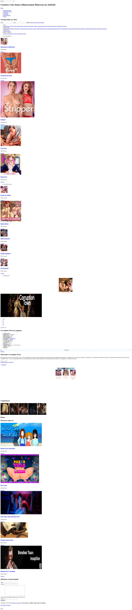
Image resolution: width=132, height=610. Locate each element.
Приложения (6, 28)
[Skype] (72, 368)
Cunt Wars (4, 148)
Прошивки (12, 28)
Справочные (99, 28)
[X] (64, 368)
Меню (2, 8)
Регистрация (41, 22)
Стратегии (64, 26)
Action (17, 26)
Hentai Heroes (5, 224)
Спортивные (41, 26)
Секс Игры (5, 14)
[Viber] (68, 368)
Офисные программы (79, 28)
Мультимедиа (43, 28)
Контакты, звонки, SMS (33, 28)
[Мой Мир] (62, 368)
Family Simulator (6, 253)
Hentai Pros (4, 177)
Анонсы (9, 33)
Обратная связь (6, 15)
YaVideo (8, 605)
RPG (45, 26)
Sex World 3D (4, 268)
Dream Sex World (6, 195)
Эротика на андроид (16, 603)
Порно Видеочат (7, 10)
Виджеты (5, 31)
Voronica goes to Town (7, 540)
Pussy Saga (4, 485)
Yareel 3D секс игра (6, 75)
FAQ (15, 33)
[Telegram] (74, 368)
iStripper (3, 119)
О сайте (18, 33)
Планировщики (49, 28)
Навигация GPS (57, 28)
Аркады (35, 26)
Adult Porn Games (7, 11)
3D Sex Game (13, 26)
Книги (4, 33)
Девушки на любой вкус (8, 47)
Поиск (4, 16)
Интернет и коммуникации (21, 28)
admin (8, 333)
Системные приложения (90, 28)
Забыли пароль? (34, 22)
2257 (2, 605)
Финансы (104, 28)
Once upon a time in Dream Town (10, 516)
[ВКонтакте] (58, 368)
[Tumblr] (66, 368)
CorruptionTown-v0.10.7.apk (7, 362)
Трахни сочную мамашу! (66, 292)
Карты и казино (23, 26)
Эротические (6, 26)
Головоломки (30, 26)
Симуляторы (49, 26)
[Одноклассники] (60, 368)
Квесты (54, 26)
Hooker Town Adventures (8, 448)
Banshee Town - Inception (8, 571)
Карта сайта (23, 33)
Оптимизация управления (68, 28)
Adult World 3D (5, 238)
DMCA (4, 605)
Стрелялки (58, 26)
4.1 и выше (10, 339)
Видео (12, 33)
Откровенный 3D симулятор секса (72, 378)
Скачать (2, 52)
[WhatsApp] (70, 368)
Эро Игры (5, 13)
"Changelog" (4, 364)
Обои (9, 31)
